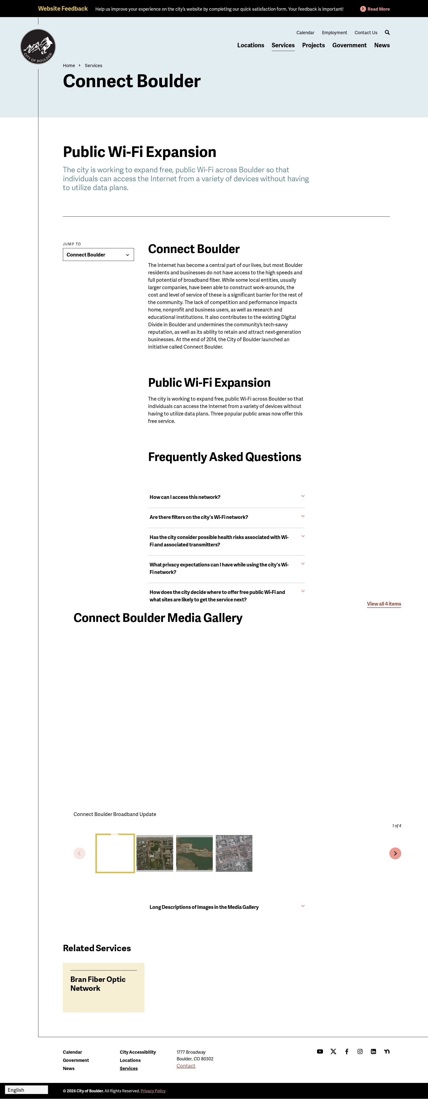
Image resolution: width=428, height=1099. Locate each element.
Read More (379, 9)
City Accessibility (138, 1052)
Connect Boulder (86, 254)
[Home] (38, 47)
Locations (250, 45)
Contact (186, 1065)
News (382, 45)
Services (283, 45)
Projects (313, 45)
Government (349, 45)
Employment (334, 32)
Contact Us (366, 32)
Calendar (305, 32)
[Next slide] (395, 853)
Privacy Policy (153, 1091)
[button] (115, 853)
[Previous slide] (79, 853)
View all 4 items (384, 603)
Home (69, 65)
